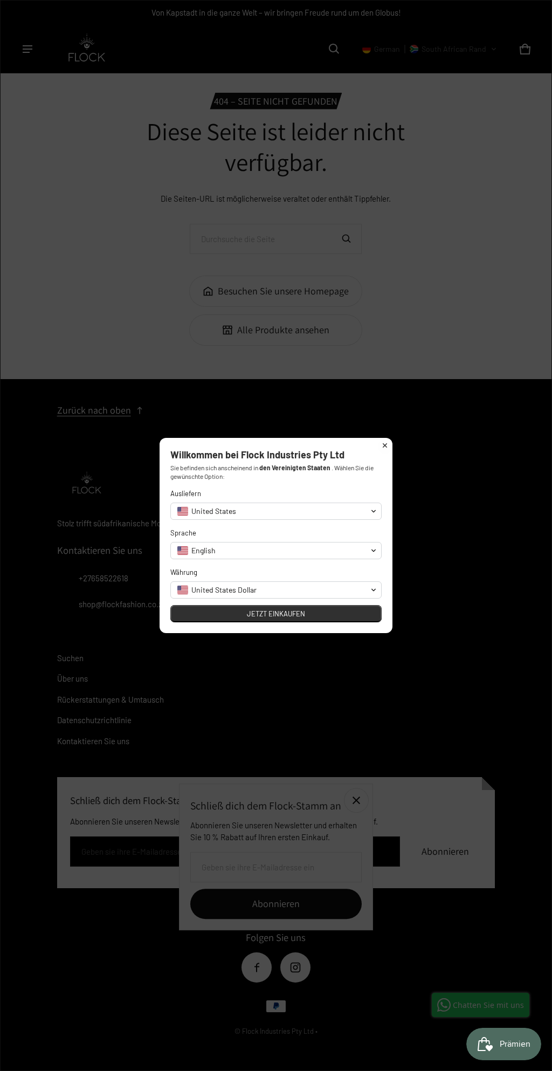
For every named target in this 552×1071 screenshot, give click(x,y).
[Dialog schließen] (385, 445)
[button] (276, 511)
